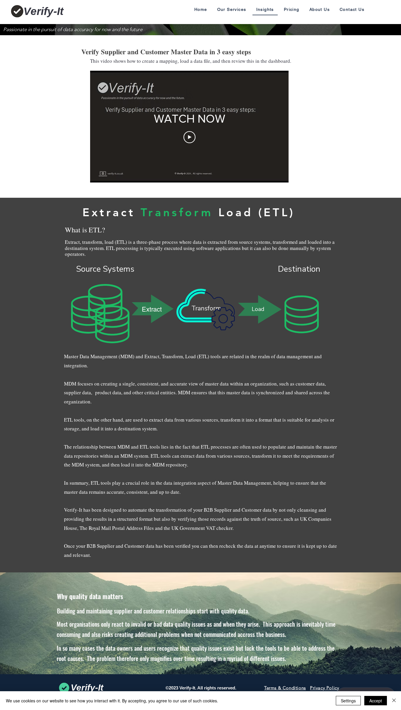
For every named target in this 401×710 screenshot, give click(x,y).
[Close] (393, 700)
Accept (375, 701)
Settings (348, 701)
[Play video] (189, 137)
